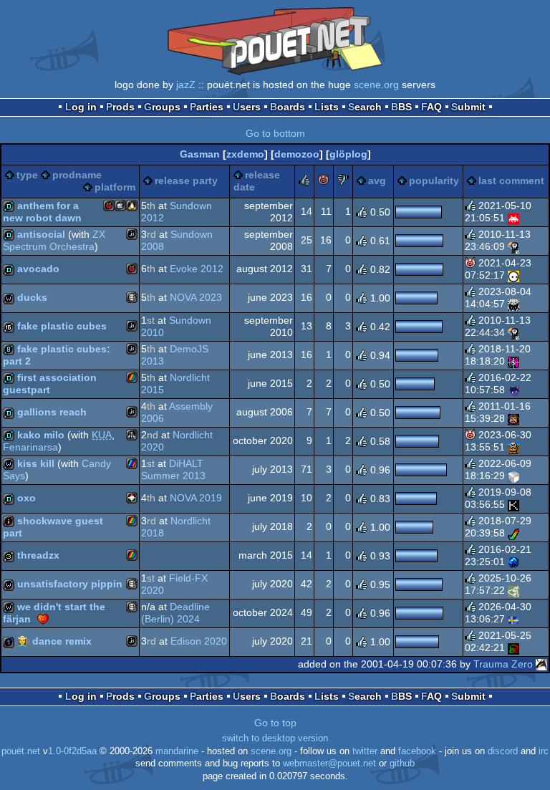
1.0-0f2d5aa (72, 751)
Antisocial (41, 234)
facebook (417, 751)
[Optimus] (513, 418)
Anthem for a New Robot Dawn (42, 212)
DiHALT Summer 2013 (173, 470)
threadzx (38, 555)
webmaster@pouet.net (329, 763)
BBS (401, 106)
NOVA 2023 (196, 297)
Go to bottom (275, 133)
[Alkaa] (513, 619)
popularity (434, 180)
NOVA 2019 (196, 498)
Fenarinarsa (30, 447)
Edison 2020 (198, 641)
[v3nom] (513, 217)
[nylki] (513, 361)
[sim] (513, 447)
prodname (77, 174)
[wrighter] (513, 303)
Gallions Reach (52, 412)
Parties (206, 106)
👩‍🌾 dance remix (54, 641)
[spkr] (513, 475)
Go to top (275, 722)
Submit (468, 106)
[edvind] (513, 647)
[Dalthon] (513, 504)
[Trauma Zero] (541, 664)
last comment (511, 180)
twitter (364, 751)
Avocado (38, 268)
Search (365, 106)
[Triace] (513, 533)
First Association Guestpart (50, 384)
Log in (81, 106)
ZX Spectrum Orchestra (54, 240)
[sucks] (343, 182)
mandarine (176, 751)
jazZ (186, 84)
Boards (287, 106)
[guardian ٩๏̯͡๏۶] (513, 275)
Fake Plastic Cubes (62, 326)
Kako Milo (40, 434)
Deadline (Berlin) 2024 (175, 613)
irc (544, 751)
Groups (162, 106)
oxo (26, 498)
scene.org (376, 84)
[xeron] (513, 590)
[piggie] (323, 182)
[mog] (513, 246)
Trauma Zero (503, 664)
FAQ (431, 106)
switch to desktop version (275, 738)
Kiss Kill (35, 463)
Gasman (200, 154)
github (402, 763)
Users (247, 106)
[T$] (513, 561)
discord (503, 751)
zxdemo (245, 154)
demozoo (296, 154)
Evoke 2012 (196, 268)
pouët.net (20, 751)
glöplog (348, 154)
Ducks (32, 297)
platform (115, 187)
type (27, 174)
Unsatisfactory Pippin (69, 583)
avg (377, 180)
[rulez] (304, 182)
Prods (120, 106)
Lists (326, 106)
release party (186, 180)
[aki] (513, 389)
